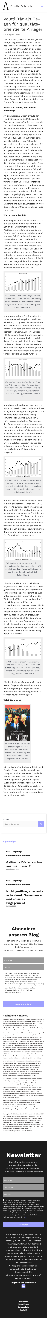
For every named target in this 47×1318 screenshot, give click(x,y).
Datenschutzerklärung (17, 1217)
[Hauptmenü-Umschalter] (42, 6)
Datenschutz (23, 1307)
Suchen (6, 819)
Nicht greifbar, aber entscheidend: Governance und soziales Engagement (24, 897)
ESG (8, 852)
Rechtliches (23, 1304)
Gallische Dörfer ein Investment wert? (24, 864)
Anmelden (23, 1225)
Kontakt (23, 1310)
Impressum (23, 1301)
